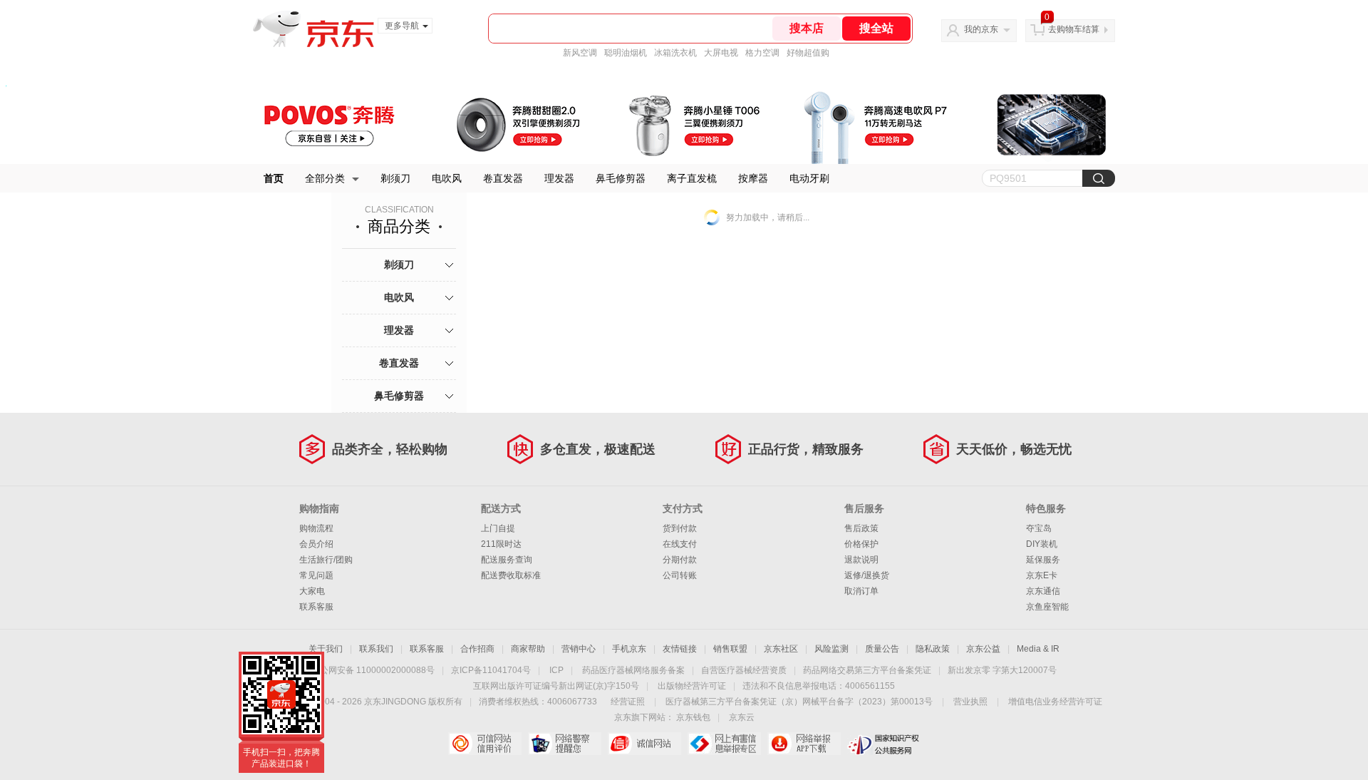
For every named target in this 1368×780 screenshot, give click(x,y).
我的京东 (981, 29)
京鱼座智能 (1047, 607)
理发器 (559, 178)
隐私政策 (933, 649)
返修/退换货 (866, 575)
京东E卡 (1041, 575)
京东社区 (781, 649)
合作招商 (477, 649)
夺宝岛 (1039, 528)
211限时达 (501, 544)
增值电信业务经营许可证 (1055, 702)
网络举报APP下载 (804, 743)
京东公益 (983, 649)
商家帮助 (528, 649)
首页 (274, 178)
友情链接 (680, 649)
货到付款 (680, 528)
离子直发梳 (692, 178)
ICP (556, 670)
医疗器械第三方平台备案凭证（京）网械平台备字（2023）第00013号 (799, 702)
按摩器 (753, 178)
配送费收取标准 (511, 575)
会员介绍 (316, 544)
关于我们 (326, 649)
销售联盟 (730, 649)
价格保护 (861, 544)
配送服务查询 (506, 560)
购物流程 (316, 528)
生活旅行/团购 (326, 560)
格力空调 (762, 53)
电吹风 (447, 178)
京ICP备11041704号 (491, 670)
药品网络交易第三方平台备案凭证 (867, 670)
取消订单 (861, 591)
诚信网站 (644, 743)
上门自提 (498, 528)
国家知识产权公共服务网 (884, 743)
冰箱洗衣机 (675, 53)
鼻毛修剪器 (621, 178)
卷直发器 (503, 178)
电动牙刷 (809, 178)
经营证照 (628, 702)
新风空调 (580, 53)
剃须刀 (395, 178)
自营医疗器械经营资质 (744, 670)
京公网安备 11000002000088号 (373, 670)
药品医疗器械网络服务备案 (633, 670)
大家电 (312, 591)
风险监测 (831, 649)
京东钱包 (693, 717)
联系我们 (376, 649)
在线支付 (680, 544)
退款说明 (861, 560)
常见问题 (316, 575)
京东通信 (1043, 591)
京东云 (742, 717)
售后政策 (861, 528)
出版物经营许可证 (692, 686)
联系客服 (316, 607)
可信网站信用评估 (485, 743)
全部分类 (325, 178)
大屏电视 (721, 53)
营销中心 (578, 649)
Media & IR (1038, 649)
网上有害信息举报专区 (724, 743)
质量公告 (882, 649)
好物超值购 (808, 53)
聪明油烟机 (625, 53)
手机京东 (629, 649)
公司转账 (680, 575)
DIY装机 (1041, 544)
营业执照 (970, 702)
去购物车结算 (1073, 29)
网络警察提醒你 (564, 743)
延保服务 (1043, 560)
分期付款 (680, 560)
